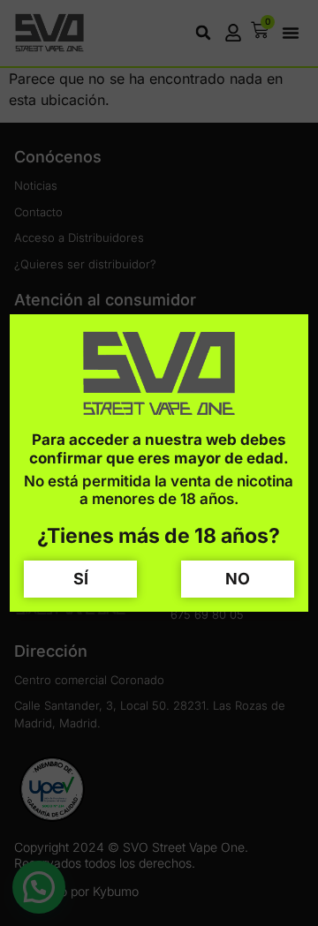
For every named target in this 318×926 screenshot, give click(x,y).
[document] (159, 463)
